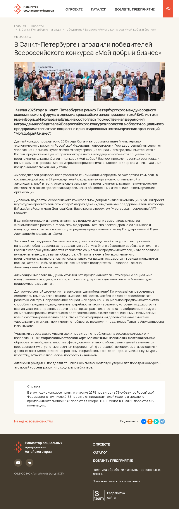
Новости (37, 26)
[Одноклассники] (150, 421)
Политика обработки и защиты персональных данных (126, 472)
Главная (20, 26)
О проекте (74, 9)
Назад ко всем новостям (33, 421)
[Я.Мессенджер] (156, 421)
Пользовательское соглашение (117, 481)
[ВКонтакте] (143, 421)
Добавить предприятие (135, 9)
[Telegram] (162, 421)
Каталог (98, 9)
